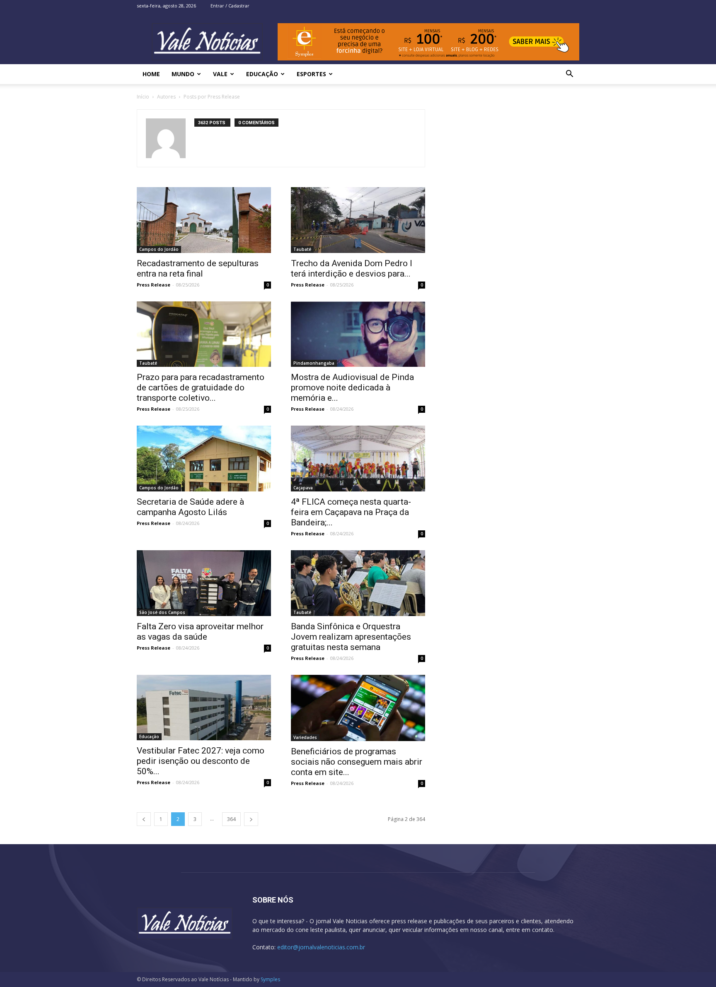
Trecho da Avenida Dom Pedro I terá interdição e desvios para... (351, 268)
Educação (262, 74)
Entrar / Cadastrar (229, 5)
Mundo (183, 74)
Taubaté (302, 249)
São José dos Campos (162, 612)
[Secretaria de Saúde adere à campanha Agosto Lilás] (204, 458)
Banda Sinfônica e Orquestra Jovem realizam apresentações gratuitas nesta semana (351, 636)
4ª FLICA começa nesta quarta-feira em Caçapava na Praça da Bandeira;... (351, 512)
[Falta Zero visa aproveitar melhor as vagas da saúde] (204, 583)
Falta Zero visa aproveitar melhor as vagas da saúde (200, 631)
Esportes (311, 74)
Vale (220, 74)
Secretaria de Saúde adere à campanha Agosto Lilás (190, 507)
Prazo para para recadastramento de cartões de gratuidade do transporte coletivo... (200, 387)
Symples (270, 979)
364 (231, 819)
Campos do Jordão (159, 249)
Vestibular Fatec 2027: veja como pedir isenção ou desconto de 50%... (200, 761)
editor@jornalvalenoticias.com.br (321, 947)
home (151, 74)
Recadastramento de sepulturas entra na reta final (198, 268)
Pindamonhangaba (313, 363)
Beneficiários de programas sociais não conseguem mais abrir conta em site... (356, 761)
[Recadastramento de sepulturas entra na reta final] (204, 220)
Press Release (153, 285)
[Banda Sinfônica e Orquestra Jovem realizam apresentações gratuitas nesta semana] (358, 583)
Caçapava (303, 488)
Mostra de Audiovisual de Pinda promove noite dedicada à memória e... (352, 387)
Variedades (305, 737)
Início (143, 96)
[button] (569, 75)
